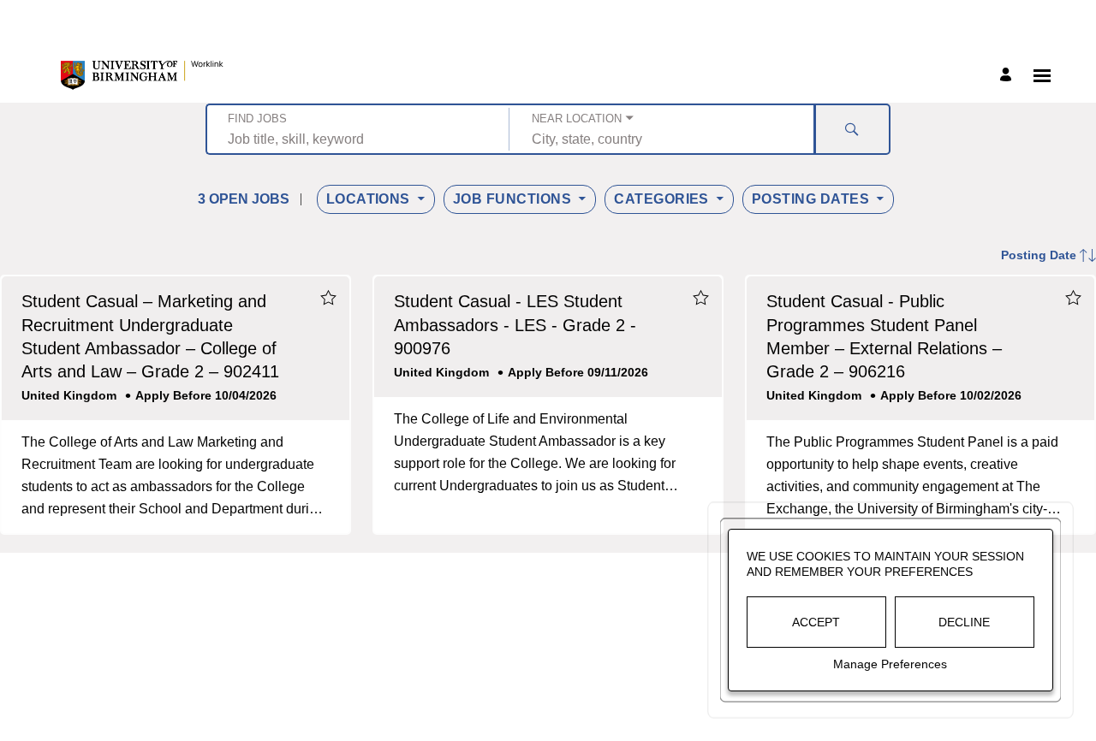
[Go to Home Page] (142, 75)
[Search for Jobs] (851, 129)
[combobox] (357, 139)
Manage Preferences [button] (890, 664)
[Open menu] (1042, 75)
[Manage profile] (1008, 76)
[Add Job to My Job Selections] (328, 298)
